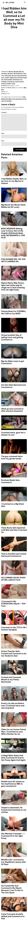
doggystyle (13, 77)
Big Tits (21, 71)
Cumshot (4, 73)
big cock (14, 75)
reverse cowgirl (6, 83)
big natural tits (22, 75)
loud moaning (8, 79)
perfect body (19, 81)
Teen (24, 73)
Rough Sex (19, 73)
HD (15, 73)
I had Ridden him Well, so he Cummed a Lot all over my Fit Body (13, 99)
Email (3, 141)
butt (2, 77)
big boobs (8, 75)
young (13, 83)
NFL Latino (10, 2)
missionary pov (17, 79)
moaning (4, 81)
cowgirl (7, 77)
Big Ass (11, 71)
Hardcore (10, 73)
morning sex (11, 81)
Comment (4, 112)
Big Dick (16, 71)
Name (3, 133)
